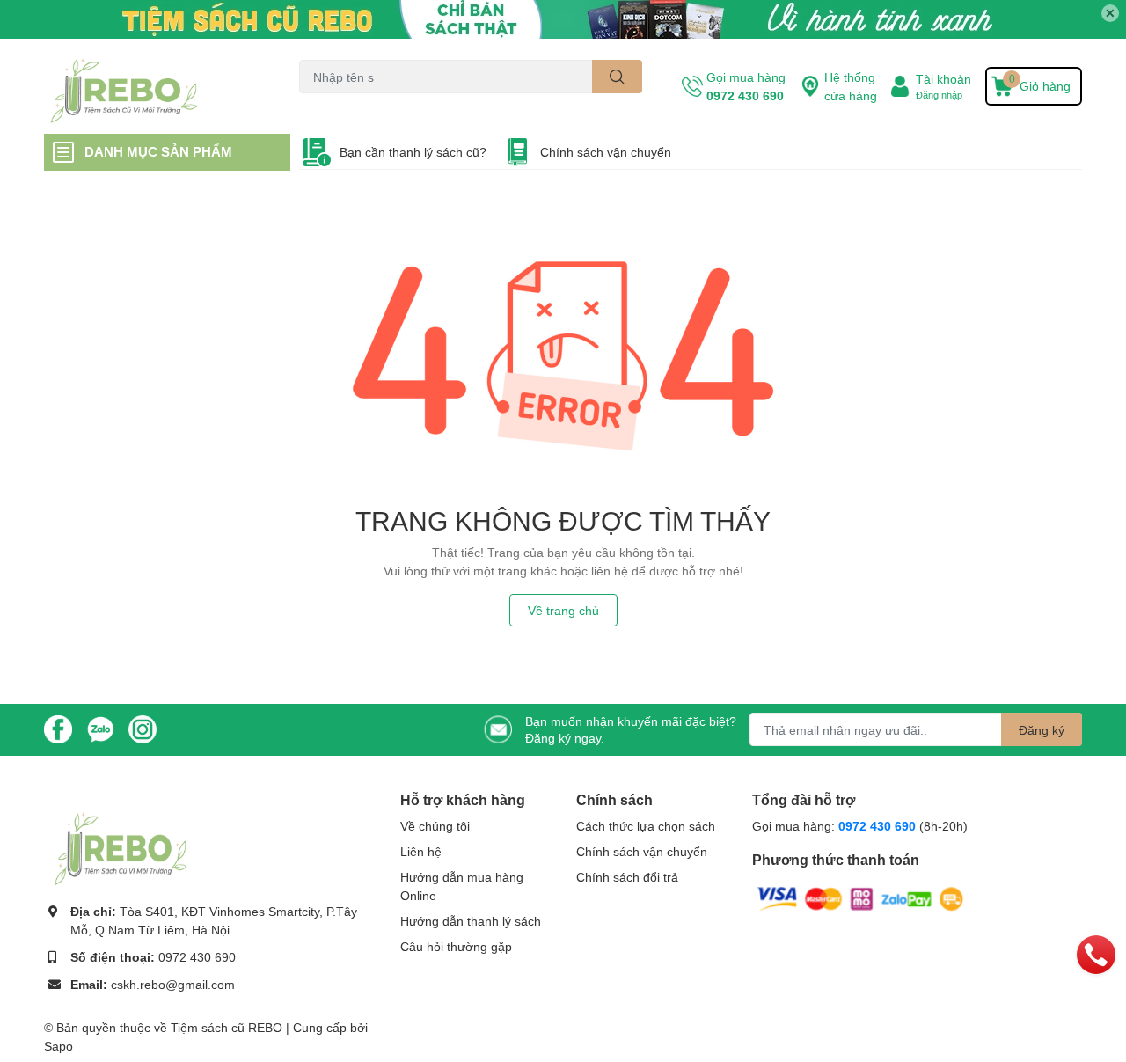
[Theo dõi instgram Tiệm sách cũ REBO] (142, 728)
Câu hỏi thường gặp (456, 946)
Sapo (58, 1045)
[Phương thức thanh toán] (860, 897)
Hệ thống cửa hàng (850, 86)
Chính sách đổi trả (627, 876)
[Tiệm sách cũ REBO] (153, 86)
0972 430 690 (745, 95)
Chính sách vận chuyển (605, 151)
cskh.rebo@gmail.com (173, 984)
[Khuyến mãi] (563, 19)
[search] (617, 76)
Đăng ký (1041, 729)
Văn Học (410, 103)
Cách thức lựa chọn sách (645, 825)
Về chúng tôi (435, 825)
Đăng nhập (939, 94)
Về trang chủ (563, 610)
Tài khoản (943, 78)
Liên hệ (421, 851)
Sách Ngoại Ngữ (339, 103)
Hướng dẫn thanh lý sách (470, 920)
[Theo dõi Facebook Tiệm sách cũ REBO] (58, 728)
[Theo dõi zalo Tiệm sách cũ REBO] (100, 728)
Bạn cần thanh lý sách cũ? (413, 151)
